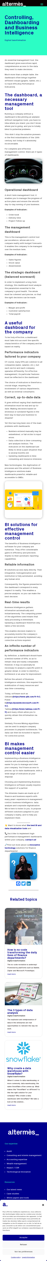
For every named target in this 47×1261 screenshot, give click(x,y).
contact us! (30, 840)
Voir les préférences (23, 1252)
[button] (43, 1205)
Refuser (23, 1245)
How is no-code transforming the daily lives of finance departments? (22, 954)
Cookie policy (16, 1257)
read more (11, 974)
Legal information (28, 1257)
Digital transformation (16, 961)
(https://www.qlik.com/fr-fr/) (26, 697)
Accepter (23, 1238)
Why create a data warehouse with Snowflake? (19, 1071)
